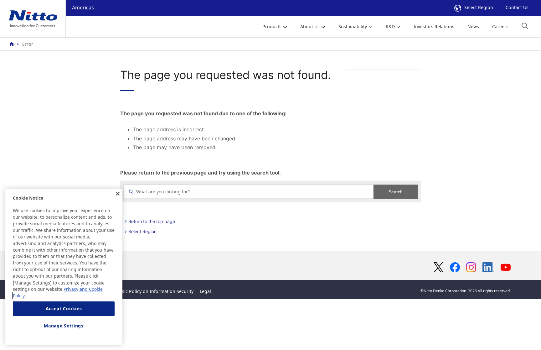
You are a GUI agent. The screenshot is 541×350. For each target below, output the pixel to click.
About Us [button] (310, 26)
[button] (525, 25)
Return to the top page (151, 221)
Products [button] (271, 26)
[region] (63, 267)
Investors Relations (434, 26)
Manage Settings (64, 326)
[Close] (118, 194)
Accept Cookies (64, 309)
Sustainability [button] (352, 26)
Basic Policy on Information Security (155, 291)
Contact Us (517, 7)
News (473, 26)
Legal (205, 291)
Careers (500, 26)
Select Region (478, 7)
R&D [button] (390, 26)
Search (396, 191)
